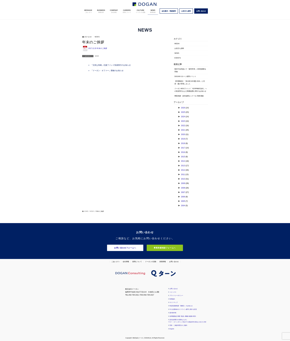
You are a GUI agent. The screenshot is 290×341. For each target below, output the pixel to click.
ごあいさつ (115, 261)
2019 (183, 139)
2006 (183, 197)
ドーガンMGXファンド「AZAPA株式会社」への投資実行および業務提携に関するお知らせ (190, 90)
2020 (183, 134)
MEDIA (176, 43)
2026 (183, 108)
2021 (183, 130)
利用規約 (172, 299)
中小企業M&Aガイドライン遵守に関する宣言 (183, 309)
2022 (183, 126)
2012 (183, 170)
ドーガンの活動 (150, 261)
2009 (183, 183)
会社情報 (126, 261)
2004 (183, 206)
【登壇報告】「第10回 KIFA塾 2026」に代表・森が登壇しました (189, 82)
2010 (183, 179)
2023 (183, 121)
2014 (183, 161)
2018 (183, 143)
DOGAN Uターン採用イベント (185, 76)
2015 (183, 157)
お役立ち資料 (179, 48)
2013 (183, 166)
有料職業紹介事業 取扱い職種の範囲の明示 (182, 316)
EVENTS (177, 58)
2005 (183, 201)
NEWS (97, 37)
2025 (183, 112)
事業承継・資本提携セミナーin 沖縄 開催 (189, 96)
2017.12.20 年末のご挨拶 (97, 48)
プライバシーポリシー (176, 295)
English (171, 329)
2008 (183, 188)
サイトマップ (173, 302)
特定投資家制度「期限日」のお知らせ (181, 306)
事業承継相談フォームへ (165, 248)
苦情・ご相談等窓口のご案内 (178, 325)
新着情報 (163, 261)
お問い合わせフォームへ (125, 248)
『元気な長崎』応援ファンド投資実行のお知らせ (111, 65)
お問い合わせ (174, 261)
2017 (183, 148)
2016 (183, 152)
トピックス (172, 292)
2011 (183, 174)
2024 (183, 117)
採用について (137, 261)
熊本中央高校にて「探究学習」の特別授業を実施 (190, 70)
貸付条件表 (172, 313)
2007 (183, 192)
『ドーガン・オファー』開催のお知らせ (107, 70)
